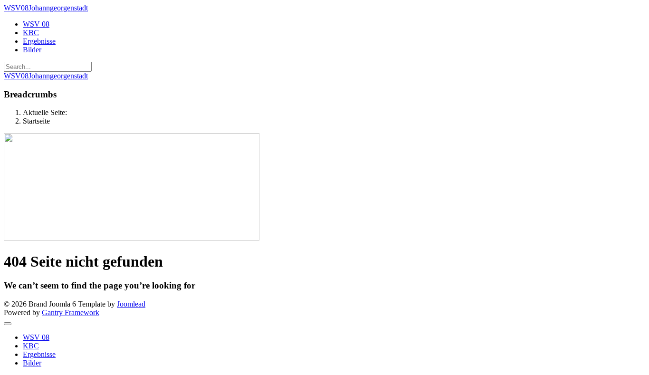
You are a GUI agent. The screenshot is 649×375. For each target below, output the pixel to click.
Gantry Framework (70, 312)
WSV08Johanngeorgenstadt (46, 8)
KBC (31, 33)
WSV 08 (36, 24)
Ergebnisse (39, 41)
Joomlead (131, 304)
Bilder (32, 50)
